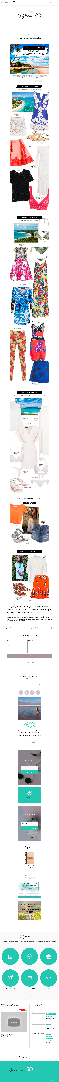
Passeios (48, 988)
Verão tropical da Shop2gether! (29, 38)
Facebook (31, 628)
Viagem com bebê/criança (50, 1014)
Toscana (49, 1036)
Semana (53, 1009)
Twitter (33, 628)
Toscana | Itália (49, 1040)
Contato (33, 744)
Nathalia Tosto (13, 628)
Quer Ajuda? (20, 995)
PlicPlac (55, 1080)
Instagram (48, 2)
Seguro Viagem (29, 966)
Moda (29, 34)
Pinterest (52, 2)
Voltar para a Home (29, 662)
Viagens (49, 1016)
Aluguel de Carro (49, 966)
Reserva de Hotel (10, 966)
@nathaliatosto (36, 1058)
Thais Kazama (42, 1080)
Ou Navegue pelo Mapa (29, 828)
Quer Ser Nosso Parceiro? (37, 995)
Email (38, 628)
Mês (57, 1009)
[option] (29, 860)
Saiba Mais (26, 744)
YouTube (50, 2)
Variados (49, 1038)
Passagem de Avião (29, 988)
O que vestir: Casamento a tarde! (51, 1027)
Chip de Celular (10, 988)
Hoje (49, 1009)
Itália (48, 1034)
